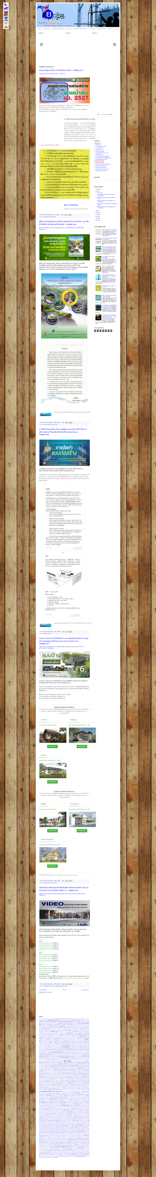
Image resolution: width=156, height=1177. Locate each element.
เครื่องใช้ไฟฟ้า (41, 1063)
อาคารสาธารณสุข (83, 1150)
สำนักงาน (86, 1132)
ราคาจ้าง (76, 1113)
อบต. (79, 1146)
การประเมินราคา (44, 1041)
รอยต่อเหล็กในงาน (46, 1109)
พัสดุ (64, 1101)
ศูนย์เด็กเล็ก (81, 1125)
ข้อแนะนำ (48, 1049)
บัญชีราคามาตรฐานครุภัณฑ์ (73, 1087)
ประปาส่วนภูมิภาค (46, 1094)
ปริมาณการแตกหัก (86, 1094)
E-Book (41, 1156)
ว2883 (69, 1120)
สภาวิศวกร (42, 1130)
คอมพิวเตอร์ (86, 1057)
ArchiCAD (65, 1154)
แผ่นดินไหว (51, 1099)
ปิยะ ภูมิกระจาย (81, 1095)
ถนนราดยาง (74, 1078)
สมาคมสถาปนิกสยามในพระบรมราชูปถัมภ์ (77, 1130)
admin (109, 28)
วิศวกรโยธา (67, 1124)
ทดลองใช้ (77, 1080)
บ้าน (85, 1087)
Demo (80, 1154)
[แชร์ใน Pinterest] (71, 215)
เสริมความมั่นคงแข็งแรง (43, 1142)
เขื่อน (62, 1052)
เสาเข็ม (51, 1142)
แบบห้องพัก (74, 1091)
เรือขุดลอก (81, 1116)
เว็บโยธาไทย (46, 28)
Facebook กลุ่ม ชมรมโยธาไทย (101, 169)
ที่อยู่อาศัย (86, 1082)
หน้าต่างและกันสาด (78, 1142)
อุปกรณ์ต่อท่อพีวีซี (66, 1153)
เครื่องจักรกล (85, 1062)
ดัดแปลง (74, 1074)
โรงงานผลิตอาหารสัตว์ (58, 1117)
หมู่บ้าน (85, 1142)
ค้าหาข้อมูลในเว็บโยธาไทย (101, 159)
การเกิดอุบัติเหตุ (47, 1033)
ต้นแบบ (62, 1076)
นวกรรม (65, 1084)
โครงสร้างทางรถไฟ (54, 1066)
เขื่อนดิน (73, 1052)
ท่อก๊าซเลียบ (42, 1081)
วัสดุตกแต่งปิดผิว (68, 1121)
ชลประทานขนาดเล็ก (43, 1073)
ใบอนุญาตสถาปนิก (51, 1093)
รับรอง (46, 1113)
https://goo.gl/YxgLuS (45, 958)
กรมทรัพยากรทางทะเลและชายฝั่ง (63, 1020)
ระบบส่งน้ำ (86, 1110)
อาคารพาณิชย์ (48, 1150)
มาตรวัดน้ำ (65, 1106)
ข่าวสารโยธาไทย (99, 147)
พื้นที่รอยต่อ (85, 1101)
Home (39, 28)
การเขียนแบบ (61, 1034)
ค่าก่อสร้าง (48, 1059)
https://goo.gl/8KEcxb (45, 943)
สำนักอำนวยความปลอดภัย (83, 1139)
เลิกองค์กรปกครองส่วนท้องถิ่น (52, 1120)
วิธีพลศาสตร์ (49, 1124)
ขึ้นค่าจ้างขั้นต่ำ (65, 1050)
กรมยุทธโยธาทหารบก (62, 1023)
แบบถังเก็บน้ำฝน (71, 1089)
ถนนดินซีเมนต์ (62, 1078)
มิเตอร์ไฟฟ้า (76, 1106)
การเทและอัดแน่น (55, 1039)
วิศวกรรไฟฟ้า (72, 1124)
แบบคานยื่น (65, 1089)
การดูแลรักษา (41, 1037)
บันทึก (81, 1087)
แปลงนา (47, 1097)
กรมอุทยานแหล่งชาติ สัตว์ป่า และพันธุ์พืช (56, 1026)
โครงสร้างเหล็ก (48, 1067)
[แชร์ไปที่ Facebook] (69, 215)
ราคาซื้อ (81, 1113)
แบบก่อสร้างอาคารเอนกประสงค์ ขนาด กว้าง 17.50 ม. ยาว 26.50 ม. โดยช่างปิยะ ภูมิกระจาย (109, 316)
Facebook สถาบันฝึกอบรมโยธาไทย (102, 164)
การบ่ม (62, 1039)
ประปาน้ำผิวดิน (82, 1093)
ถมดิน (43, 1080)
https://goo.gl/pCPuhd (45, 945)
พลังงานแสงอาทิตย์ (57, 1101)
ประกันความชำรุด (69, 1093)
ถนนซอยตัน (56, 1078)
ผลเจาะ (86, 1097)
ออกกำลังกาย (73, 1147)
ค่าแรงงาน (64, 1059)
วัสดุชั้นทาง (53, 1121)
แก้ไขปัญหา (65, 1048)
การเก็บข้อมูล (41, 1033)
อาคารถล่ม (86, 1149)
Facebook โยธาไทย (99, 162)
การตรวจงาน (66, 1037)
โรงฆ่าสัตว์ (41, 1117)
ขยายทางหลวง (80, 1048)
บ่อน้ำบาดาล (65, 1087)
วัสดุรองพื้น (51, 1123)
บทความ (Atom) (48, 992)
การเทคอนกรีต (47, 1039)
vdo (54, 1157)
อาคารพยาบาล (41, 1150)
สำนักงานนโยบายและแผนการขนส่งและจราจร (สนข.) (62, 1135)
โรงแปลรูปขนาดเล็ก (82, 1117)
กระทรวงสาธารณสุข (78, 1027)
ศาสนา (69, 1125)
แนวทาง (41, 1087)
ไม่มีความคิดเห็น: (57, 422)
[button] (114, 44)
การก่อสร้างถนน (61, 1031)
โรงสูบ (53, 1119)
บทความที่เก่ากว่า (85, 989)
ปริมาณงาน (42, 1095)
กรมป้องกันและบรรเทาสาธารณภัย (50, 1023)
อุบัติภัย (46, 1153)
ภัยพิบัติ (86, 1102)
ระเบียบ (73, 1112)
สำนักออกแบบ (72, 1139)
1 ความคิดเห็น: (57, 214)
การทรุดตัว (41, 1039)
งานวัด (58, 1070)
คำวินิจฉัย (45, 1061)
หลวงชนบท (47, 1143)
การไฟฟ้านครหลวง (74, 1042)
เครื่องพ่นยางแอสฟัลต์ (70, 1063)
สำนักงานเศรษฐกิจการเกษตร (50, 1136)
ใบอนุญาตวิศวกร (43, 1093)
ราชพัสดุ (69, 1114)
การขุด (74, 1033)
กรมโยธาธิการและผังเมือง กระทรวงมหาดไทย (50, 1024)
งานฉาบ (43, 1069)
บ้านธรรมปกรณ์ (46, 1088)
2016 (97, 210)
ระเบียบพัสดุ (78, 1112)
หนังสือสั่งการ (69, 1142)
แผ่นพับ (61, 1099)
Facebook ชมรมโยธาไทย (80, 28)
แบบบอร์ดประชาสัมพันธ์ (80, 1089)
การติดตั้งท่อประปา (48, 1038)
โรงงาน (51, 1117)
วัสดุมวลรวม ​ (86, 1121)
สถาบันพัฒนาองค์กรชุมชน (43, 1128)
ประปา (75, 1093)
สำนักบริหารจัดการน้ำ (59, 1136)
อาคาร (68, 1149)
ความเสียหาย (52, 1057)
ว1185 (61, 1120)
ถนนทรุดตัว (68, 1078)
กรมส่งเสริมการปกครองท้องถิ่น (67, 1024)
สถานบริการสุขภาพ (58, 1127)
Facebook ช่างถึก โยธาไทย (101, 165)
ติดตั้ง (68, 1077)
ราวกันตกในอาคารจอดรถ (49, 1116)
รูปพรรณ (76, 1116)
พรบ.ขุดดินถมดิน (85, 1099)
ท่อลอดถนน (58, 1081)
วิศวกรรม (78, 1124)
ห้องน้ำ (54, 1145)
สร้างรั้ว (53, 1131)
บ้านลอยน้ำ (73, 1088)
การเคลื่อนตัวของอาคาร (52, 1035)
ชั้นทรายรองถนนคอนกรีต (56, 1073)
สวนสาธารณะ (58, 1131)
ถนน (50, 1078)
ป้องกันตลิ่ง (66, 1095)
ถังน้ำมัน (52, 1080)
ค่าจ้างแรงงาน (54, 1059)
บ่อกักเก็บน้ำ (59, 1087)
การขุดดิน (79, 1033)
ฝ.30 (65, 1099)
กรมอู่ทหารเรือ (67, 1026)
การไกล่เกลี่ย (61, 1033)
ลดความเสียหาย (58, 1119)
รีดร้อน (63, 1116)
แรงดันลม (86, 1116)
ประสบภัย (67, 1094)
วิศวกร (61, 1124)
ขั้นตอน (82, 1049)
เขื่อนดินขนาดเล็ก (80, 1052)
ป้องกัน (47, 1095)
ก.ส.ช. (64, 1028)
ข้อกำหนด (86, 1048)
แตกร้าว (46, 1078)
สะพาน (79, 1131)
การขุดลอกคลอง (86, 1033)
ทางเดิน (83, 1081)
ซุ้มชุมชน (48, 1074)
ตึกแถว (84, 1077)
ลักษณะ (83, 1119)
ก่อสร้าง (66, 1030)
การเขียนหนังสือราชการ (69, 1034)
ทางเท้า (88, 1081)
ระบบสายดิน (41, 1112)
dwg (84, 1154)
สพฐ (82, 1128)
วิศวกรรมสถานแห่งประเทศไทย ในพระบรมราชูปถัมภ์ (49, 1125)
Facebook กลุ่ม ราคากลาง (101, 170)
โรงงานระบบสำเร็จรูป (67, 1117)
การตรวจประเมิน (73, 1037)
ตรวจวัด (75, 1076)
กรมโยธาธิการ (71, 1023)
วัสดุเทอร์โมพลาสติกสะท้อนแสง (77, 1121)
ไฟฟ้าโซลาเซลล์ (68, 1102)
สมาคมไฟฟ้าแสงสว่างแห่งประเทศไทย (60, 1130)
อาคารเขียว (75, 1149)
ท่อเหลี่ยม (68, 1081)
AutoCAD (71, 1154)
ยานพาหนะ (69, 1108)
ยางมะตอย (63, 1108)
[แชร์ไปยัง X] (68, 215)
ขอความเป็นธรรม (42, 1049)
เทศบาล (48, 1084)
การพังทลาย (61, 1042)
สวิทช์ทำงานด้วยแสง (65, 1131)
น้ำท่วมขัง (86, 1084)
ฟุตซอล (54, 1102)
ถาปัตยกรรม (61, 1080)
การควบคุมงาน (85, 1034)
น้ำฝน (61, 1085)
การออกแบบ (64, 1046)
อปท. (82, 1146)
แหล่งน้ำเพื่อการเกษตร (42, 1146)
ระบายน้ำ (68, 1112)
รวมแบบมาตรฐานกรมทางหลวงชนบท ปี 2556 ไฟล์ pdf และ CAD (109, 247)
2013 (97, 216)
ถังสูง (56, 1080)
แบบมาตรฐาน (51, 216)
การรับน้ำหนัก (56, 1043)
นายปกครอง (71, 1084)
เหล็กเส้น (86, 1145)
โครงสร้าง (55, 1065)
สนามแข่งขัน (78, 1128)
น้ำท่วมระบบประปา (42, 1085)
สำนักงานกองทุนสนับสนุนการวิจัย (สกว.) (53, 1134)
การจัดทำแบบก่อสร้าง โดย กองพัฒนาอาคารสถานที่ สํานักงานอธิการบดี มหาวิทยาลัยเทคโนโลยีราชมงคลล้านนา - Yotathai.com (63, 431)
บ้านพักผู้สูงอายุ (66, 1088)
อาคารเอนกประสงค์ (62, 1152)
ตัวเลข (50, 1077)
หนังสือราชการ (62, 1142)
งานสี (78, 1070)
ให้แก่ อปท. (50, 1146)
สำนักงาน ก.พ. (41, 1134)
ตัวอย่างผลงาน (55, 1077)
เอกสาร (78, 1153)
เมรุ (85, 1106)
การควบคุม (77, 1034)
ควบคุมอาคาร (42, 1056)
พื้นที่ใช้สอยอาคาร (78, 1101)
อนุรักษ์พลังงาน (70, 1146)
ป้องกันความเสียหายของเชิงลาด (56, 1095)
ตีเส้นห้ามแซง (79, 1077)
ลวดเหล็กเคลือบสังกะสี (66, 1119)
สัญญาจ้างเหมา (85, 1131)
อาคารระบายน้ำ (55, 1150)
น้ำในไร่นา (49, 1085)
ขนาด (75, 1048)
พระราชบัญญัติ (50, 1101)
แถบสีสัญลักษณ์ (67, 1080)
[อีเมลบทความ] (62, 214)
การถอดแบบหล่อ (63, 1038)
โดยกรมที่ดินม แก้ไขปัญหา (51, 1076)
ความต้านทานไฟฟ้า (50, 1056)
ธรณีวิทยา (53, 1084)
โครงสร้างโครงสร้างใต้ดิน (85, 1065)
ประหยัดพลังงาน (73, 1094)
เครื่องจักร (79, 1062)
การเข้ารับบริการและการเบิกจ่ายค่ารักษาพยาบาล (48, 1034)
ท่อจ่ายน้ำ (53, 1081)
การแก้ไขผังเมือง (55, 1033)
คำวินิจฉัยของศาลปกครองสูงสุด (55, 1061)
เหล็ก (76, 1145)
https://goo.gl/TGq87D (45, 949)
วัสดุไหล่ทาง (56, 1123)
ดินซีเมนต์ (85, 1074)
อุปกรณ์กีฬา (51, 1153)
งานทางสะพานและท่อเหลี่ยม (69, 1069)
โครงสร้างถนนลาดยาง (44, 1066)
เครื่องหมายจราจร (84, 1063)
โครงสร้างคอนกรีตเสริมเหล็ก (73, 1065)
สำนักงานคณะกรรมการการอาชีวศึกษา (81, 1134)
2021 (97, 189)
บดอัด (46, 1087)
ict (57, 1156)
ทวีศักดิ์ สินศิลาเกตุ (84, 1080)
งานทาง (59, 1069)
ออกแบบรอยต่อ (86, 1147)
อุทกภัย (86, 1152)
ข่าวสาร (59, 1050)
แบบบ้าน (50, 882)
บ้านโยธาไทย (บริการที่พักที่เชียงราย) (103, 157)
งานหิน (81, 1070)
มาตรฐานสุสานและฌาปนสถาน (56, 1106)
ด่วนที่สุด (69, 1074)
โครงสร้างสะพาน (84, 1066)
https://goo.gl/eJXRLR (45, 972)
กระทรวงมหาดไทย (69, 1027)
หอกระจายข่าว (44, 1145)
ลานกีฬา (43, 1120)
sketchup (80, 1156)
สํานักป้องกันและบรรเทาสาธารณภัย (83, 1136)
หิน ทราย (66, 1145)
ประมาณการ (53, 1094)
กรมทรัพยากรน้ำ (74, 1020)
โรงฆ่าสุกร (46, 1117)
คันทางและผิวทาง (42, 1059)
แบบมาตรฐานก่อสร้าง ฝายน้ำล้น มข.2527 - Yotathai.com (61, 70)
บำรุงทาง (44, 1089)
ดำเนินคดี (79, 1074)
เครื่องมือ (77, 1063)
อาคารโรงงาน (75, 1150)
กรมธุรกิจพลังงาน (83, 1021)
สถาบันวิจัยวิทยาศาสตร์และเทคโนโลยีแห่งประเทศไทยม (59, 1128)
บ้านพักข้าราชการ (59, 1088)
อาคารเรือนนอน (69, 1150)
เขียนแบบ (55, 1052)
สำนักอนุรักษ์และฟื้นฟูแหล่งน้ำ (61, 1139)
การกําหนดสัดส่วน (74, 1031)
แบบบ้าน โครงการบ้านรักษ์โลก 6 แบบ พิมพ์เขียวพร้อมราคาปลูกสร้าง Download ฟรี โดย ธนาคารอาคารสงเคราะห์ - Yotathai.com (63, 641)
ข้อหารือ (68, 1049)
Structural (41, 1157)
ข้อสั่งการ (63, 1049)
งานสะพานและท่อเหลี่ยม (71, 1070)
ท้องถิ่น (47, 1081)
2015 (97, 212)
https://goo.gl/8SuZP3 (45, 947)
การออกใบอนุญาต (73, 1046)
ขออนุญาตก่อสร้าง (75, 1049)
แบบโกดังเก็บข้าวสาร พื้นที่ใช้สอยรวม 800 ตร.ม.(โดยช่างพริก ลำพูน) (109, 306)
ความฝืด (78, 1056)
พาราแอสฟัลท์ (68, 1101)
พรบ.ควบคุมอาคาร (42, 1101)
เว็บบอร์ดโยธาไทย (99, 149)
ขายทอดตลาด (50, 1050)
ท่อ (88, 1080)
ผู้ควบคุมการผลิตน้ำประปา (59, 1098)
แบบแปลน (46, 216)
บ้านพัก (52, 1088)
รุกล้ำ (72, 1116)
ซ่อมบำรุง (41, 1074)
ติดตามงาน (73, 1077)
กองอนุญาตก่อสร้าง (52, 1030)
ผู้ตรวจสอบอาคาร (73, 1098)
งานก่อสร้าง (79, 1067)
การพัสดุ (67, 1042)
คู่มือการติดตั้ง (73, 1061)
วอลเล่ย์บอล (81, 1120)
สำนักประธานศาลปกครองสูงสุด (70, 1136)
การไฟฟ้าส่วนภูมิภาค (84, 1042)
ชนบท (60, 1071)
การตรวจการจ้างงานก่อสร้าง (57, 1037)
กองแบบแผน (69, 1028)
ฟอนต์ (47, 1102)
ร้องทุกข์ (40, 1109)
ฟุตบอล (58, 1102)
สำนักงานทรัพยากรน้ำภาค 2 (44, 1135)
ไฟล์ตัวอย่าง (82, 1102)
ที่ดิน (69, 1083)
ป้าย (70, 1095)
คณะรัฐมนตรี (87, 1053)
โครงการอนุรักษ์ (48, 1065)
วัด (85, 1120)
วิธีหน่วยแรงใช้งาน (55, 1124)
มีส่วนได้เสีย (82, 1106)
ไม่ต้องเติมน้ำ (48, 1108)
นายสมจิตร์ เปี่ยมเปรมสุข (79, 1084)
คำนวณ (75, 1059)
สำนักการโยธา (55, 1132)
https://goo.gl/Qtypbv (45, 960)
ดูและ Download (71, 205)
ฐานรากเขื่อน (64, 1074)
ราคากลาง (91, 28)
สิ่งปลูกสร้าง (69, 1140)
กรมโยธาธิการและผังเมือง (82, 1023)
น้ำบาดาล (55, 1085)
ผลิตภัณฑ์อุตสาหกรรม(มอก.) (44, 1098)
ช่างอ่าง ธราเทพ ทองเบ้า (78, 1073)
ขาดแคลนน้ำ (87, 1049)
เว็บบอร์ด (69, 28)
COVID (76, 1154)
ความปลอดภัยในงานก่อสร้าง (69, 1056)
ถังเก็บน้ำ (47, 1080)
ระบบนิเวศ (62, 1110)
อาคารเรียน (62, 1150)
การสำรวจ (64, 1045)
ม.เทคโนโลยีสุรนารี (77, 1104)
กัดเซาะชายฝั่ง (45, 1031)
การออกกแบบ (57, 1046)
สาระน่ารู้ (48, 1132)
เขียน (50, 1052)
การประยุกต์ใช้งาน (64, 1041)
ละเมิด (73, 1119)
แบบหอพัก (79, 1091)
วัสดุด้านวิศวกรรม (59, 1121)
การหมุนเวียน (77, 1045)
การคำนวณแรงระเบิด (42, 1035)
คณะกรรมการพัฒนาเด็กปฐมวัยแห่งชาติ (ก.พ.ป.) (75, 1053)
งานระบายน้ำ (53, 1070)
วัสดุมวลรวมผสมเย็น (43, 1123)
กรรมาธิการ (80, 1026)
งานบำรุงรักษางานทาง (80, 1069)
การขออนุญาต (68, 1033)
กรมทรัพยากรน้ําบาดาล (84, 1020)
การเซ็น (86, 1035)
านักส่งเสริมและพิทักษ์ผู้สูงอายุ (51, 1154)
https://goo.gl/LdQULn (45, 970)
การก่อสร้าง (52, 1031)
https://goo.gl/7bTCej (45, 956)
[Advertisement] (75, 1005)
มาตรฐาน (63, 1105)
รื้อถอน (67, 1116)
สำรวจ (40, 1140)
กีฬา (53, 1048)
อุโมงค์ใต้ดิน (73, 1153)
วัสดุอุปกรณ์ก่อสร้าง (63, 1123)
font (54, 1156)
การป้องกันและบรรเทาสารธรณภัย (75, 1041)
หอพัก (58, 1145)
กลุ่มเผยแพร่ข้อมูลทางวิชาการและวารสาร (48, 1028)
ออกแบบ (79, 1147)
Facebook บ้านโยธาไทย (100, 167)
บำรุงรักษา (50, 1089)
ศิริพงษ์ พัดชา (74, 1125)
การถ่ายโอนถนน (71, 1038)
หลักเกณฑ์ (58, 1143)
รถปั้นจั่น (82, 1108)
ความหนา (58, 1057)
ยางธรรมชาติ (58, 1108)
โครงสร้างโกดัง (63, 1065)
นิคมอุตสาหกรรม (85, 1085)
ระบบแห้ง (53, 1112)
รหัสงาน (86, 1108)
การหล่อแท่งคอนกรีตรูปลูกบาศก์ (47, 1046)
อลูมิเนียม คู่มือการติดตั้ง (54, 1147)
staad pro (86, 1156)
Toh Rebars (50, 1157)
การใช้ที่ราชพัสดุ (74, 1035)
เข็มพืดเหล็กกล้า (44, 1052)
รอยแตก (53, 1109)
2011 (97, 220)
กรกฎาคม (99, 192)
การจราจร (59, 1035)
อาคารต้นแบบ (80, 1149)
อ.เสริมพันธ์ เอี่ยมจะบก (65, 1147)
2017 (97, 191)
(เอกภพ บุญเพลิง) (73, 109)
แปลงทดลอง (42, 1097)
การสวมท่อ (58, 1045)
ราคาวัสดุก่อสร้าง (46, 1114)
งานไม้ (44, 1070)
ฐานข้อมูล (59, 1074)
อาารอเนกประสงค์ (80, 1152)
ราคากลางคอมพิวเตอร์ (59, 1113)
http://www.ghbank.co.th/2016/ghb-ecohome (65, 875)
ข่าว (55, 1050)
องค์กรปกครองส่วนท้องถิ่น (59, 1146)
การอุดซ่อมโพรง (81, 1046)
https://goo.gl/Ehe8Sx (45, 954)
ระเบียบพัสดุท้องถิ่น (85, 1112)
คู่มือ (45, 424)
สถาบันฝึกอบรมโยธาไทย (58, 28)
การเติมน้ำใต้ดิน (56, 1038)
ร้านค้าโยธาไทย (101, 28)
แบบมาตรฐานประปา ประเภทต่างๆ (109, 229)
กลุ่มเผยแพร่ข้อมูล (86, 1027)
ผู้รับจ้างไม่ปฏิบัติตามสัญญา (81, 1098)
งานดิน (54, 1069)
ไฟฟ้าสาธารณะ (75, 1102)
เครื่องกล (73, 1062)
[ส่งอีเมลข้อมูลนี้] (64, 215)
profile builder (69, 1156)
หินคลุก (62, 1145)
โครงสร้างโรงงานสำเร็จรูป (74, 1066)
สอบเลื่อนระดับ (73, 1131)
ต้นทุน (59, 1076)
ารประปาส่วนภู (59, 1154)
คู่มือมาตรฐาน (67, 1062)
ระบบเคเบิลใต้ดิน (73, 1109)
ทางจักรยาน (73, 1081)
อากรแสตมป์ (63, 1149)
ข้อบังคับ (54, 1049)
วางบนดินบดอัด (70, 1123)
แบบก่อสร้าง (48, 424)
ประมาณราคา (61, 1094)
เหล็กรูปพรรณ (81, 1145)
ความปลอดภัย (59, 1056)
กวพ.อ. (60, 1028)
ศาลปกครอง (63, 1125)
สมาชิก (48, 1131)
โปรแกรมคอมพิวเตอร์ (61, 1097)
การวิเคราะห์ (46, 1045)
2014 (97, 214)
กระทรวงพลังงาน (60, 1027)
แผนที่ (57, 1099)
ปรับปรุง (79, 1094)
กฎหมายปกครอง (66, 1018)
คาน (60, 1059)
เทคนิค (40, 1084)
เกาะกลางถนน (59, 1048)
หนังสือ (56, 1142)
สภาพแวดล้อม (87, 1128)
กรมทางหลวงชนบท (65, 1021)
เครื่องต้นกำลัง (48, 1063)
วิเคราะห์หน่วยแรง (84, 1123)
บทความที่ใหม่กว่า (43, 989)
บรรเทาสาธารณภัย (52, 1087)
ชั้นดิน (50, 1073)
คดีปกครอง (42, 1055)
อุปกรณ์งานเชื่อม (58, 1153)
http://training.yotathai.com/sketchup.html (73, 978)
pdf (60, 1156)
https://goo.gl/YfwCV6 (45, 966)
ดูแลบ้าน (43, 1076)
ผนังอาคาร (72, 1097)
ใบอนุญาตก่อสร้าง (86, 1091)
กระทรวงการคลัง (86, 1026)
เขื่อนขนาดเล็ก (67, 1052)
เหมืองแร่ (71, 1145)
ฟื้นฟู (50, 1102)
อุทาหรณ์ (41, 1153)
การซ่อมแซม (81, 1035)
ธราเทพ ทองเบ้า (60, 1084)
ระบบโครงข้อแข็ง (81, 1109)
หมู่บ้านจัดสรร (41, 1143)
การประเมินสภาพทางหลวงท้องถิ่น (53, 1041)
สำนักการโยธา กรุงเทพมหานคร (67, 1132)
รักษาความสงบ (41, 1113)
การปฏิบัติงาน (86, 1039)
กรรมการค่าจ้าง (74, 1026)
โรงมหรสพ (49, 1119)
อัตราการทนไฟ (49, 1149)
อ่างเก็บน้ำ (73, 1152)
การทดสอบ (85, 1038)
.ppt (64, 1156)
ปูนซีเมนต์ (87, 1095)
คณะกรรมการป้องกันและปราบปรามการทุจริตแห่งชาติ (57, 1053)
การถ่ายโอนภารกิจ (78, 1038)
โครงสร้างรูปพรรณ (63, 1066)
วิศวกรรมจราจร (85, 1124)
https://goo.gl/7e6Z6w (45, 968)
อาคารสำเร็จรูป (47, 1152)
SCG (75, 1156)
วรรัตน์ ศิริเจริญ (75, 1120)
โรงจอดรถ (75, 1117)
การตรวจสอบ (80, 1037)
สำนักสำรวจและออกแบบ (50, 1139)
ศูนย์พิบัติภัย (87, 1125)
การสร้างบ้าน (53, 1045)
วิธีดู (44, 1124)
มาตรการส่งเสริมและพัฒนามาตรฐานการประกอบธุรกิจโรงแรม (49, 1105)
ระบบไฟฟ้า (80, 1110)
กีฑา (50, 1048)
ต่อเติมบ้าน (84, 1076)
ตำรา (64, 1077)
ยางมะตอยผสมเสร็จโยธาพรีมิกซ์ (102, 156)
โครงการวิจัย (41, 1065)
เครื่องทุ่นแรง (54, 1063)
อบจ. (75, 1146)
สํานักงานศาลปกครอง (77, 1135)
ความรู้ (82, 1056)
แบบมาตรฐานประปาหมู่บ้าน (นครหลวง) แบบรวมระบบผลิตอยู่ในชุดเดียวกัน (109, 276)
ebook (88, 1154)
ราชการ (64, 1114)
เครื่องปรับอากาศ (61, 1063)
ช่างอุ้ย (87, 1073)
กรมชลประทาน (51, 1020)
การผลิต (49, 1042)
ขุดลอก (76, 1050)
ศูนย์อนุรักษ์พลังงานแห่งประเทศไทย (46, 1127)
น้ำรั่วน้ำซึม (72, 1085)
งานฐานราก (49, 1069)
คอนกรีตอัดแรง (80, 1057)
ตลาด (79, 1076)
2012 (97, 218)
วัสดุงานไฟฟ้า (47, 1121)
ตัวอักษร (60, 1077)
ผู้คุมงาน (67, 1098)
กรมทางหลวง (54, 1021)
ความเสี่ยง (47, 1057)
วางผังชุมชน (77, 1123)
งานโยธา (48, 1070)
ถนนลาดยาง (80, 1078)
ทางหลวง (57, 1083)
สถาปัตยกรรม (72, 1128)
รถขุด (73, 1108)
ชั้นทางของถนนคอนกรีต (67, 1073)
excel (46, 1156)
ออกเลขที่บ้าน (42, 1149)
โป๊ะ (68, 1097)
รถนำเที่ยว (77, 1108)
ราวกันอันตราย (58, 1116)
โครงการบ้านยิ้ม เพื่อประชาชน (108, 266)
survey (45, 1157)
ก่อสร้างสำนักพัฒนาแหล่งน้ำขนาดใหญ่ (78, 1030)
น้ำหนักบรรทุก (77, 1085)
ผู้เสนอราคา (45, 1099)
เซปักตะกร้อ (54, 1074)
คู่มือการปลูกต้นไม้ (81, 1061)
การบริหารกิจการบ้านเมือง (69, 1039)
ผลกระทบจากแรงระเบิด (79, 1097)
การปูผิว (84, 1041)
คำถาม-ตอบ (70, 1059)
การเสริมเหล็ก (71, 1045)
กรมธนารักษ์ (76, 1021)
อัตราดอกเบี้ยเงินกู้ (56, 1149)
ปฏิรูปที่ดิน (57, 1093)
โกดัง (71, 1048)
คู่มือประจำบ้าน (59, 1062)
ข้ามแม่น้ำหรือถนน (43, 1050)
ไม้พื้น (53, 1108)
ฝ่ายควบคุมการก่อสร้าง (76, 1099)
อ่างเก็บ (68, 1152)
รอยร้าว (57, 1109)
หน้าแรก (64, 989)
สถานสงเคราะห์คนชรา (74, 1127)
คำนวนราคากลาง (81, 1059)
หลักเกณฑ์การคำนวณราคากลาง (68, 1143)
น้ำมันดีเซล (66, 1085)
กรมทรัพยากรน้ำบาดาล (44, 1021)
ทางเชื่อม (78, 1081)
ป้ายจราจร (75, 1095)
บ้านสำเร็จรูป (78, 1088)
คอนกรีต (63, 1057)
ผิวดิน (51, 1098)
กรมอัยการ (45, 1026)
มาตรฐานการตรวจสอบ (73, 1105)
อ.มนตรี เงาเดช (45, 1147)
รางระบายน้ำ (58, 1114)
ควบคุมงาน (84, 1055)
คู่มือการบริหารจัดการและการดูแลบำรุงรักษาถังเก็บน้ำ (109, 296)
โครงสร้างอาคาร (56, 1067)
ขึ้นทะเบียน (72, 1050)
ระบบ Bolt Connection (60, 1112)
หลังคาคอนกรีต (82, 1143)
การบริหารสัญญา (79, 1039)
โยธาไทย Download (99, 151)
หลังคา (77, 1143)
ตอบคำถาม (46, 1077)
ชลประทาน (75, 1072)
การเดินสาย (48, 1037)
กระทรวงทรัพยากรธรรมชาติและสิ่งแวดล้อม (47, 1027)
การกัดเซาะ (68, 1031)
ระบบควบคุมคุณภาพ (65, 1109)
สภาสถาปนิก (48, 1130)
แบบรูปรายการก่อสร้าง (66, 1091)
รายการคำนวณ (75, 1114)
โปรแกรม (53, 1097)
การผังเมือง (55, 1042)
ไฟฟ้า (62, 1102)
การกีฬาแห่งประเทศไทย (84, 1031)
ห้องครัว (49, 1145)
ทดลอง (72, 1080)
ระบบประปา (68, 1110)
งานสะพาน (63, 1070)
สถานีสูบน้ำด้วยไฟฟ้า (84, 1127)
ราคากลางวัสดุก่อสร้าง (69, 1113)
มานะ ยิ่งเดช (70, 1106)
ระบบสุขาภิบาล (47, 1112)
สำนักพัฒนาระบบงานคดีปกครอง (45, 1138)
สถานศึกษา (66, 1127)
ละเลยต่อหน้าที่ (78, 1119)
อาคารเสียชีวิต (54, 1152)
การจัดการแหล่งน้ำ (66, 1035)
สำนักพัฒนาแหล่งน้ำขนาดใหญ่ (58, 1138)
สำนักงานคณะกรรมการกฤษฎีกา (67, 1134)
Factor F (50, 1156)
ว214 (65, 1120)
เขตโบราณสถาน (82, 1050)
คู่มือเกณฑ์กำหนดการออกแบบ (50, 1062)
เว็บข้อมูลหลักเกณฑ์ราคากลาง (101, 152)
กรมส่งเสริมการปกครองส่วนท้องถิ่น (80, 1024)
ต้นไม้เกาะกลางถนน (68, 1076)
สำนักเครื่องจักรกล (79, 1132)
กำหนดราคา (46, 1048)
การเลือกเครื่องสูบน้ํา (65, 1043)
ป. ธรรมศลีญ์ (62, 1093)
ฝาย (55, 216)
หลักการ (52, 1143)
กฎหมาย (59, 1018)
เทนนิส (44, 1084)
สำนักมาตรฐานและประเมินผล (70, 1138)
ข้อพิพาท (59, 1049)
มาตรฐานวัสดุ (47, 1106)
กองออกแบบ (60, 1030)
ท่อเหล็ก (63, 1081)
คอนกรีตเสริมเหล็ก (72, 1057)
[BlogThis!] (66, 215)
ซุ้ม (44, 1074)
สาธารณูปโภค (42, 1132)
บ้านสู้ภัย (83, 1088)
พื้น (73, 1101)
